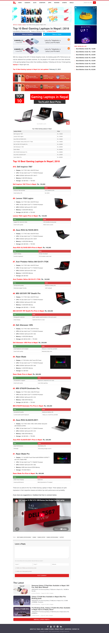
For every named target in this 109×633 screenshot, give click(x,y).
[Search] (94, 2)
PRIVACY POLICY (59, 629)
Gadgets (27, 2)
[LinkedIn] (61, 626)
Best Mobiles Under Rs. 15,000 (85, 52)
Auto (34, 2)
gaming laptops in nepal (52, 537)
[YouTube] (51, 626)
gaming (34, 537)
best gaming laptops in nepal (24, 537)
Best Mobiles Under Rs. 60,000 (85, 69)
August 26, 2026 (44, 593)
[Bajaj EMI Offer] (86, 24)
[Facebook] (47, 626)
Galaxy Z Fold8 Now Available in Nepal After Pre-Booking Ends (49, 597)
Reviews (56, 2)
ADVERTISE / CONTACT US (72, 629)
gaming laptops (41, 537)
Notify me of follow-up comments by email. (26, 568)
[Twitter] (57, 626)
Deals (71, 2)
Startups (42, 2)
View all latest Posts (42, 619)
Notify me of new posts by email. (24, 571)
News (20, 2)
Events (64, 2)
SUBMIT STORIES (49, 629)
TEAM (38, 629)
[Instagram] (54, 626)
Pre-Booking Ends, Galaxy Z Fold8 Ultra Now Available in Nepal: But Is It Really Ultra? (51, 608)
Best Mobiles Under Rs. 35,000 (85, 61)
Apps (49, 2)
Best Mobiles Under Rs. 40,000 (85, 64)
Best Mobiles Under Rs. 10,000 (85, 49)
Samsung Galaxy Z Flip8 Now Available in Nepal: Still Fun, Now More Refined (50, 586)
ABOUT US (33, 629)
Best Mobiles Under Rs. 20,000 (85, 55)
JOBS (42, 629)
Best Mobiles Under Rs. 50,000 (85, 66)
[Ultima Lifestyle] (86, 43)
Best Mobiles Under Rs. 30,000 (85, 58)
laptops (15, 64)
